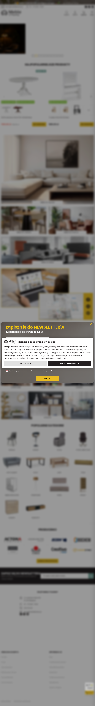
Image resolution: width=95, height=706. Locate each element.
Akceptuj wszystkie (69, 364)
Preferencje (25, 364)
